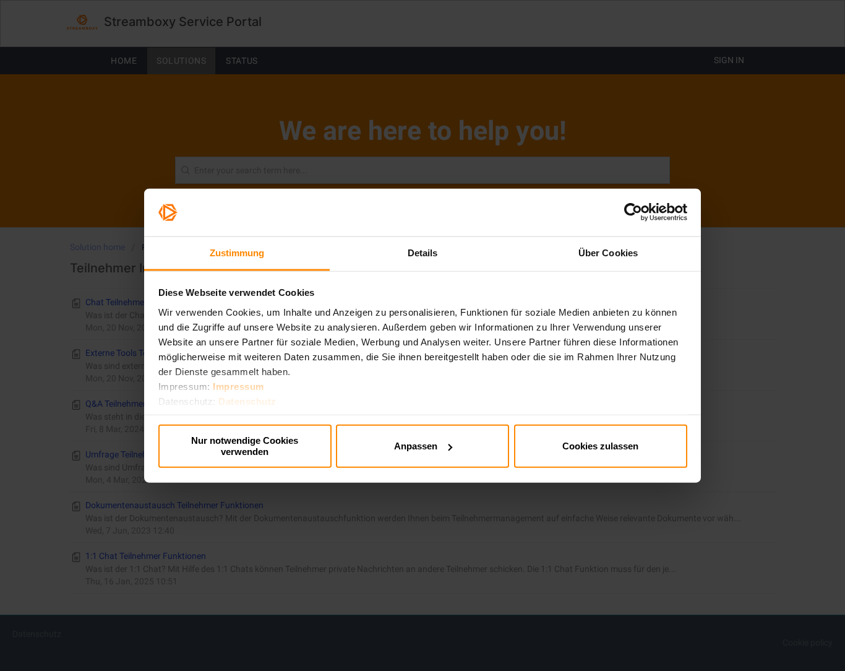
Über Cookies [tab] (608, 253)
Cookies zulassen (600, 446)
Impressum (238, 386)
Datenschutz (247, 401)
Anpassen (415, 446)
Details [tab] (423, 253)
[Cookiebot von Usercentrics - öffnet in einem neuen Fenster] (633, 212)
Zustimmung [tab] (237, 253)
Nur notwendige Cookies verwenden (244, 446)
